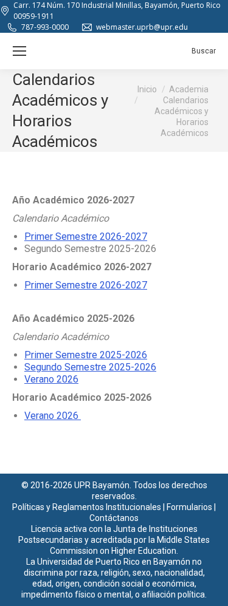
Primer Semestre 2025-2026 (85, 355)
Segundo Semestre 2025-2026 (90, 367)
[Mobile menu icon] (19, 51)
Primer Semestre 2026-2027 (85, 236)
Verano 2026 (51, 379)
